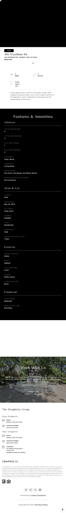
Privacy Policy (41, 505)
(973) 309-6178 (12, 427)
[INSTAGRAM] (30, 490)
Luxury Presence (38, 495)
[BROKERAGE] (40, 490)
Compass (57, 466)
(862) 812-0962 (12, 443)
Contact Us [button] (33, 391)
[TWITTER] (35, 490)
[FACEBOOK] (26, 490)
